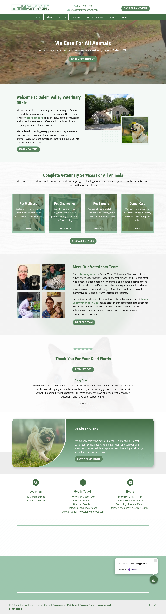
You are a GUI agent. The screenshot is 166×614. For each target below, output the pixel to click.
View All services (83, 240)
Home (38, 17)
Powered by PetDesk (65, 604)
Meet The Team (84, 322)
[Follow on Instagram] (155, 605)
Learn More (27, 228)
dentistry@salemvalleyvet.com (87, 511)
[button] (154, 579)
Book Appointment (83, 59)
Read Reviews (83, 369)
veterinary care (34, 117)
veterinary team (86, 274)
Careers (112, 17)
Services (62, 17)
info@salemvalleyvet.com (83, 507)
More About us (28, 149)
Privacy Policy (88, 604)
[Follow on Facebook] (150, 605)
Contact (125, 17)
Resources (76, 17)
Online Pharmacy (95, 17)
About (50, 17)
